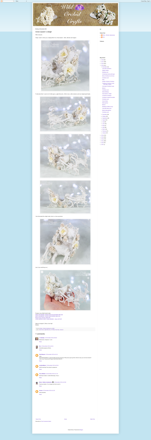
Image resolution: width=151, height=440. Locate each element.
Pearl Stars (57, 329)
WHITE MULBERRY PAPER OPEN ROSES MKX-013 (47, 316)
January (104, 132)
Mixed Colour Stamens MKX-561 (42, 317)
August (104, 120)
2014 (102, 135)
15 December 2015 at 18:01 (47, 346)
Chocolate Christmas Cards (108, 86)
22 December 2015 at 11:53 (49, 390)
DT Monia (53, 329)
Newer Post (38, 419)
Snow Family (105, 101)
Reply (40, 341)
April (103, 127)
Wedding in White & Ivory (107, 106)
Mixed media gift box (106, 110)
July (103, 121)
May (103, 125)
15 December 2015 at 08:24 (51, 337)
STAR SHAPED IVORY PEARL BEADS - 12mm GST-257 (48, 319)
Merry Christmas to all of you (108, 75)
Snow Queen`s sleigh (106, 93)
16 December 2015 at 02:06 (52, 365)
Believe (103, 88)
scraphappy (42, 337)
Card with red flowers (106, 68)
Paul (104, 37)
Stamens (61, 329)
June (103, 123)
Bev (40, 346)
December (104, 66)
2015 (102, 65)
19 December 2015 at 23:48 (60, 382)
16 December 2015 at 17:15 (52, 373)
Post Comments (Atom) (46, 421)
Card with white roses (106, 108)
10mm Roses (41, 329)
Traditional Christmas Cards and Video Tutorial (108, 84)
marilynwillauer (42, 365)
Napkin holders (105, 70)
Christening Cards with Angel (108, 74)
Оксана (41, 390)
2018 (102, 59)
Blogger (81, 429)
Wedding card (105, 72)
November (104, 114)
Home (65, 419)
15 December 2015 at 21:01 (52, 354)
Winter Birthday (105, 91)
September (104, 118)
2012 (102, 138)
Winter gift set (105, 102)
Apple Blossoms (48, 329)
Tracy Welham (42, 373)
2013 (102, 137)
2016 (102, 63)
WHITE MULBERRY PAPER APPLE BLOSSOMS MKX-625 (49, 314)
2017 (102, 61)
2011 (102, 140)
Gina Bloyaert (42, 354)
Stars (103, 79)
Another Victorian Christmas (108, 81)
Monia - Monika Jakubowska (45, 382)
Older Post (92, 419)
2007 (102, 144)
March (103, 129)
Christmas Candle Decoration (108, 97)
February (104, 131)
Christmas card (105, 77)
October (104, 116)
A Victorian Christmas (106, 95)
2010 (102, 142)
